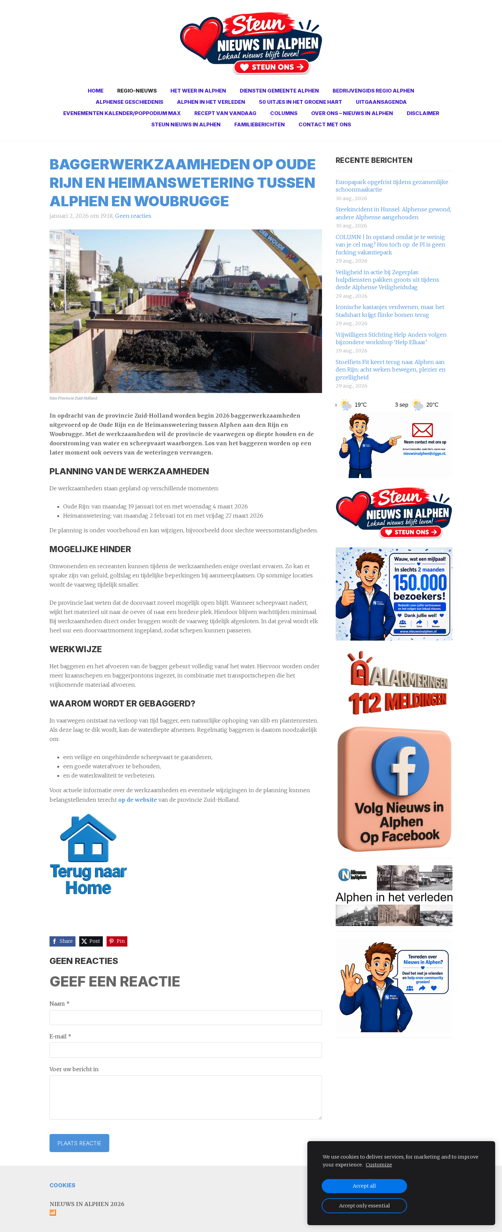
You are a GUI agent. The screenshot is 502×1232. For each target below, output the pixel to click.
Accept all (364, 1186)
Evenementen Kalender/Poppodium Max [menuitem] (122, 113)
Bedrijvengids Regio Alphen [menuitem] (373, 90)
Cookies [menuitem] (62, 1185)
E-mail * (60, 1036)
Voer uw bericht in (74, 1069)
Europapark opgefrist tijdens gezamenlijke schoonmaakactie (392, 186)
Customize (379, 1165)
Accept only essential (364, 1206)
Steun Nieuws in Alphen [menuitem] (186, 124)
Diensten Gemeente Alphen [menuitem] (279, 90)
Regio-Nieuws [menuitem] (137, 90)
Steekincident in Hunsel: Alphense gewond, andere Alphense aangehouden (393, 213)
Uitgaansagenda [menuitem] (381, 102)
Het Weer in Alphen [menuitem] (198, 90)
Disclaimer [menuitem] (423, 113)
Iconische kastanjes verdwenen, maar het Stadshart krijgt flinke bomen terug (390, 311)
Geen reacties (133, 215)
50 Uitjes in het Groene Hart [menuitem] (300, 102)
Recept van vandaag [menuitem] (225, 113)
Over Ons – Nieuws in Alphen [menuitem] (352, 113)
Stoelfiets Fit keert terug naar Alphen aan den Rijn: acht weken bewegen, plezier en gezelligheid (391, 370)
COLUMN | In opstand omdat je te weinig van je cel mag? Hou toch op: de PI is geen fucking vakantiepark (390, 245)
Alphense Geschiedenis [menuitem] (129, 102)
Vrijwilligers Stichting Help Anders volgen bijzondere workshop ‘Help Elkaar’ (391, 338)
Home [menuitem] (95, 90)
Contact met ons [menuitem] (324, 124)
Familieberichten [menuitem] (259, 124)
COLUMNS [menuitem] (283, 113)
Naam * (60, 1003)
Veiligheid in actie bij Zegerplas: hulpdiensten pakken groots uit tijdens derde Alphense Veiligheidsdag (387, 280)
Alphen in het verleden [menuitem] (211, 102)
